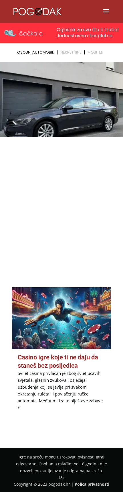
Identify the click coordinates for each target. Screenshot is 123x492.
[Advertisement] (61, 203)
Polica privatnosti (92, 484)
